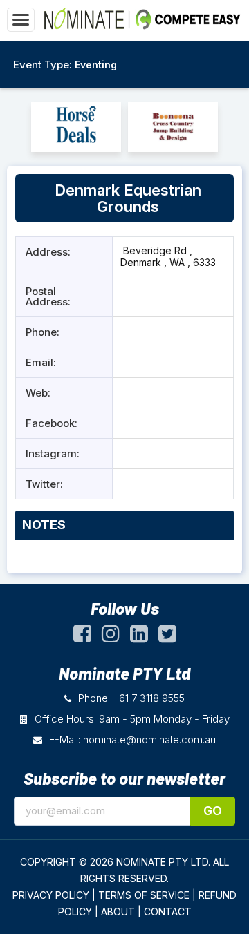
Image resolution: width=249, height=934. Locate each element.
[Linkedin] (139, 637)
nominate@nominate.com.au (149, 739)
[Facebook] (82, 637)
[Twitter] (167, 637)
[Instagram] (111, 637)
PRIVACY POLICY (50, 895)
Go (212, 810)
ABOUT (118, 911)
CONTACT (168, 911)
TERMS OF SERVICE (144, 895)
